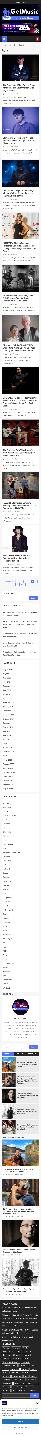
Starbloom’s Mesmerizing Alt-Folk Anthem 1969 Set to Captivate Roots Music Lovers (19, 140)
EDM (5, 848)
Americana (7, 807)
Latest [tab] (6, 1054)
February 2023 (8, 764)
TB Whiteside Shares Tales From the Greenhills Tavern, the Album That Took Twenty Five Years (20, 624)
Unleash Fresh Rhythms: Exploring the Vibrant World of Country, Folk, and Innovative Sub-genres (19, 193)
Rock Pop (6, 959)
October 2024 (8, 719)
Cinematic (7, 832)
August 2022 (8, 789)
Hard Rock (7, 881)
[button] (38, 1403)
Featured (6, 856)
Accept (20, 1422)
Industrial (6, 906)
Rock (5, 955)
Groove (6, 877)
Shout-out (7, 967)
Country (6, 840)
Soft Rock (6, 971)
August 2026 (8, 669)
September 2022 (9, 784)
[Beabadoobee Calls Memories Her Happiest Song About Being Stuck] (9, 1127)
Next (22, 585)
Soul (4, 975)
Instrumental (8, 910)
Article (5, 811)
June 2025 (7, 690)
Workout (6, 988)
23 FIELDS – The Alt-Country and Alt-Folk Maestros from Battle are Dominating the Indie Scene (19, 298)
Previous (8, 581)
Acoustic (6, 803)
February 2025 (8, 702)
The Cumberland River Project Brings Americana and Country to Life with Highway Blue (19, 88)
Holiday (6, 889)
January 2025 (8, 706)
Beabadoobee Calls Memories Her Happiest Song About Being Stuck (27, 1127)
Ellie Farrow (19, 1174)
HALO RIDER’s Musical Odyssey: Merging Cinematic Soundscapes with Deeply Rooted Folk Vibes (19, 505)
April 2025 (7, 694)
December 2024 (9, 711)
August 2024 (8, 727)
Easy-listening (8, 844)
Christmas (7, 828)
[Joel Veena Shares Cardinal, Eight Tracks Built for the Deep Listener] (9, 1064)
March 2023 (7, 760)
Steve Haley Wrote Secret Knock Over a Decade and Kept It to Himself (27, 1111)
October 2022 (8, 780)
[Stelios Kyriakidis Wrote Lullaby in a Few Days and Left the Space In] (9, 1096)
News (5, 943)
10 (17, 585)
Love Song (7, 922)
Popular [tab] (19, 1054)
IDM (4, 893)
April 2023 (7, 756)
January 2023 (8, 768)
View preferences (20, 1428)
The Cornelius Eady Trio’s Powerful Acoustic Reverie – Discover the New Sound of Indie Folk (19, 453)
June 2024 (7, 735)
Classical (6, 836)
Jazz (4, 914)
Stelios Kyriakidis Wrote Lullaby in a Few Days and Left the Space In (27, 1096)
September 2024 (9, 723)
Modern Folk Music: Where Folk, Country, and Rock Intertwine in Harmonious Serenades (17, 558)
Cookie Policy (19, 1433)
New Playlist (7, 938)
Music (5, 930)
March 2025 (7, 698)
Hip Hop (6, 885)
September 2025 (9, 686)
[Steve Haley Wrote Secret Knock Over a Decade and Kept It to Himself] (9, 1111)
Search (8, 593)
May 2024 (7, 739)
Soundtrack (7, 980)
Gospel (5, 873)
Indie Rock (7, 902)
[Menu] (9, 38)
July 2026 (6, 674)
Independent (8, 897)
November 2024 (9, 715)
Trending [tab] (32, 1054)
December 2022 (9, 772)
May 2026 (7, 682)
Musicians (7, 934)
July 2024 (6, 731)
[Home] (4, 38)
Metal (5, 926)
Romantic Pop (8, 963)
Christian (6, 824)
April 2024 (7, 743)
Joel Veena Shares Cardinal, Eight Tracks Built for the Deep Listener (27, 1064)
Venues (6, 984)
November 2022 (9, 776)
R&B (4, 951)
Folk (4, 865)
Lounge (6, 918)
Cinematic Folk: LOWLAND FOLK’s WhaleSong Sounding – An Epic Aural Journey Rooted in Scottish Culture (19, 348)
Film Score (7, 861)
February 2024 (8, 752)
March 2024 (7, 747)
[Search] (33, 39)
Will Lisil (17, 94)
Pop (4, 947)
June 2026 (7, 678)
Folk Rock (6, 869)
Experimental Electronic (12, 852)
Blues (5, 820)
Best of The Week (9, 815)
